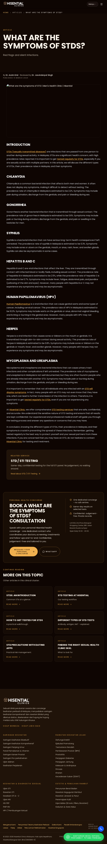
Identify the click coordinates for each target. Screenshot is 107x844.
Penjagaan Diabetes (65, 758)
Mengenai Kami (9, 825)
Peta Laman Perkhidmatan (35, 828)
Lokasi (5, 828)
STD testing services (62, 409)
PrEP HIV (6, 807)
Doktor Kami (56, 825)
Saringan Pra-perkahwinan (15, 758)
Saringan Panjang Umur (13, 747)
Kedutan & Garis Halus (66, 807)
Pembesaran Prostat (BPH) (68, 751)
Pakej (13, 828)
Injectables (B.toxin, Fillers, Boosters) (72, 803)
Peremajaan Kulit (63, 799)
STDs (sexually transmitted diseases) (26, 151)
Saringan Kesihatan (15, 735)
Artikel (19, 828)
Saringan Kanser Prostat (14, 754)
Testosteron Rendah (65, 747)
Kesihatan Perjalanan (12, 765)
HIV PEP (6, 803)
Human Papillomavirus (18, 303)
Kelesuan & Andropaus (66, 765)
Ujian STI (7, 788)
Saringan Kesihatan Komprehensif (18, 743)
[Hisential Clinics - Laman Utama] (13, 4)
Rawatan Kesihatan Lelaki (71, 735)
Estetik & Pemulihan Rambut (72, 784)
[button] (24, 551)
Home (6, 12)
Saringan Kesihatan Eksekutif (16, 740)
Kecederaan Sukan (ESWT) (68, 776)
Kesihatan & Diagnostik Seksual (22, 784)
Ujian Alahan (8, 762)
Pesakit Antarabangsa (73, 825)
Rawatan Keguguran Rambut (69, 792)
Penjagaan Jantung (64, 762)
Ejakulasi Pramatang (65, 743)
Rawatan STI (8, 792)
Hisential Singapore (56, 828)
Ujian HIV (7, 799)
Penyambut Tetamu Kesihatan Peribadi (33, 825)
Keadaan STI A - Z (11, 796)
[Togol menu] (101, 4)
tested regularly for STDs (70, 159)
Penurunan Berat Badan (66, 788)
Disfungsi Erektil (63, 740)
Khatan (59, 773)
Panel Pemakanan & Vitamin (16, 751)
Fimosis (59, 769)
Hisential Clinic (17, 409)
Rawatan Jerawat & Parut (67, 796)
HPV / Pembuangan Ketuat (15, 810)
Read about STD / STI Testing (24, 473)
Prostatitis (60, 754)
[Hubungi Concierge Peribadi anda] (101, 829)
